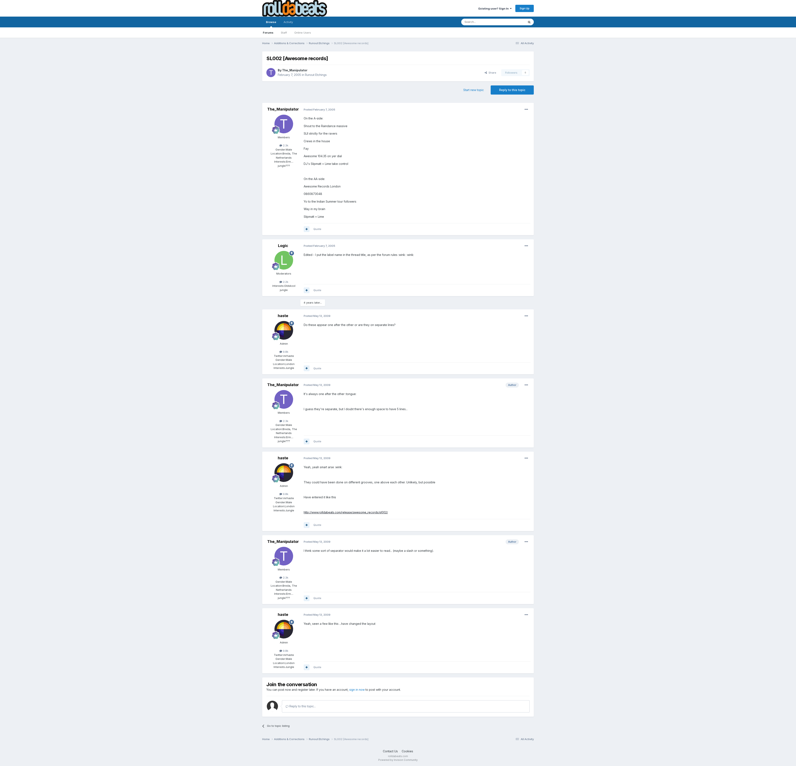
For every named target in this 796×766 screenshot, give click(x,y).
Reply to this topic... (302, 706)
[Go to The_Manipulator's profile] (270, 72)
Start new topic (473, 90)
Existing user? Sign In (494, 8)
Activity (288, 22)
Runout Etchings (316, 75)
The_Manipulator (294, 70)
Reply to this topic (512, 90)
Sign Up (524, 8)
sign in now (357, 689)
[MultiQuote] (306, 229)
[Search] (529, 22)
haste (283, 316)
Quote (317, 229)
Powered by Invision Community (398, 759)
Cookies (407, 751)
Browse (271, 22)
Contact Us (390, 751)
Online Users (302, 32)
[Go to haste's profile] (283, 330)
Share (491, 72)
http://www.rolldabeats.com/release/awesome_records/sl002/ (346, 512)
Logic (283, 245)
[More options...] (526, 109)
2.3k (285, 145)
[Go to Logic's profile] (283, 260)
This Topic (512, 21)
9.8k (285, 351)
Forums (268, 32)
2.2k (285, 281)
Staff (284, 32)
